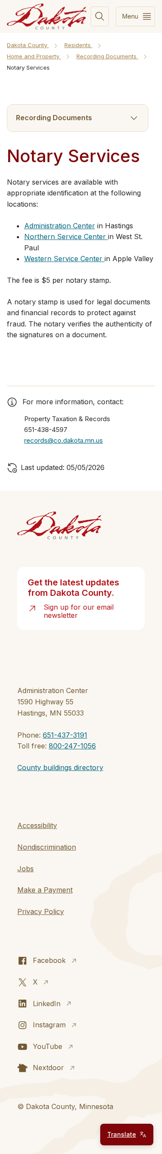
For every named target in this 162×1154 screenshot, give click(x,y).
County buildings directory (60, 767)
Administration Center (59, 225)
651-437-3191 (65, 735)
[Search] (100, 16)
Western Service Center (64, 258)
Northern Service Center (66, 236)
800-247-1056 (72, 746)
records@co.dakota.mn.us (63, 440)
